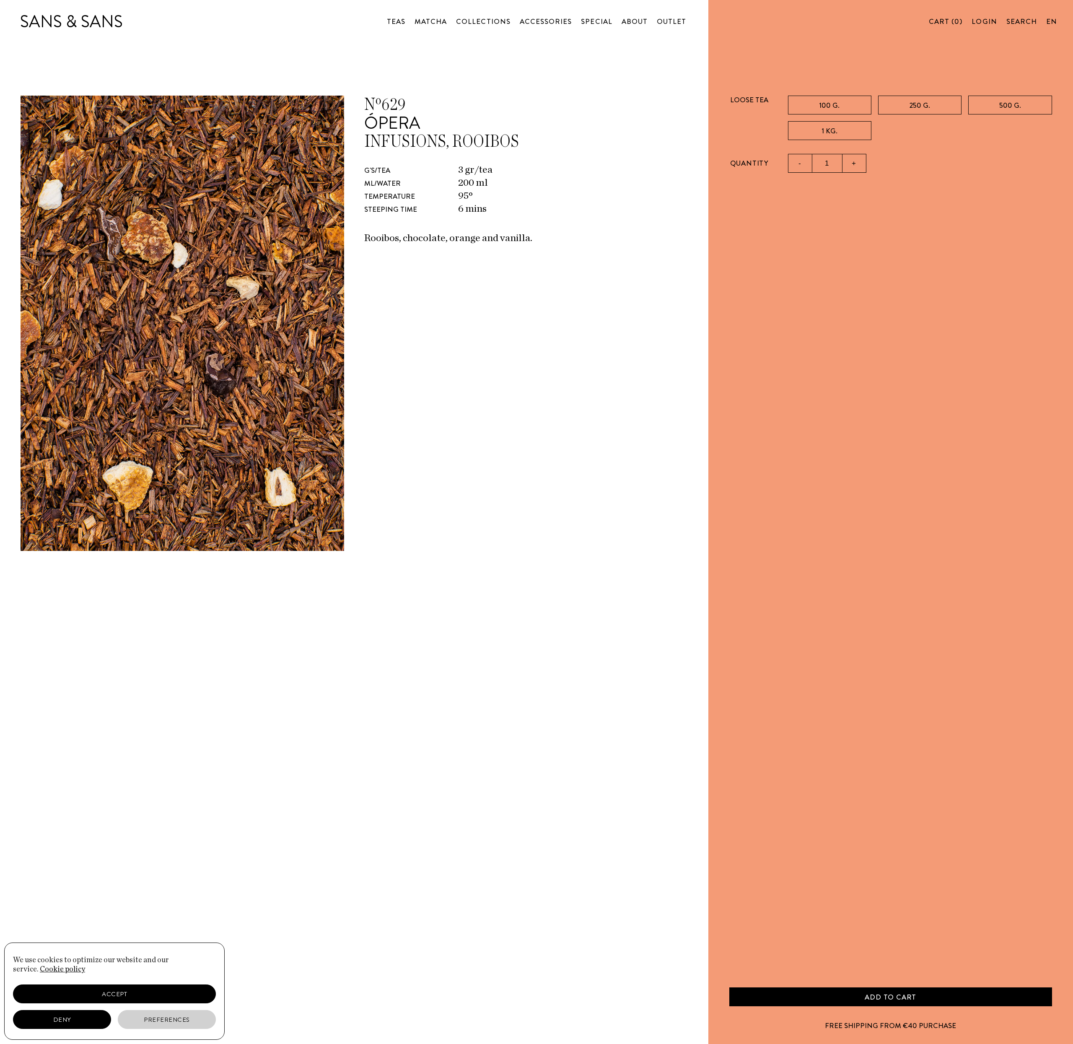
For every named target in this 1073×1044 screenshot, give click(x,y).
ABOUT (635, 21)
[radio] (829, 105)
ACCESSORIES (546, 21)
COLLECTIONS (483, 21)
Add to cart (890, 997)
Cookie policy (62, 969)
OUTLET (671, 21)
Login (984, 21)
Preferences (167, 1019)
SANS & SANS (71, 22)
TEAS (396, 21)
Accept (114, 994)
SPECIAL (596, 21)
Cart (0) (945, 21)
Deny (62, 1019)
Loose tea (749, 100)
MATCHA (431, 21)
